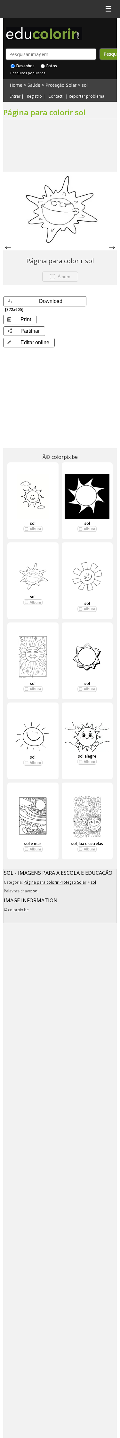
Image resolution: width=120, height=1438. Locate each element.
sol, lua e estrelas (87, 843)
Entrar (15, 96)
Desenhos (25, 66)
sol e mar (32, 843)
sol (85, 85)
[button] (29, 342)
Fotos (51, 66)
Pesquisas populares (27, 72)
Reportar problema (86, 96)
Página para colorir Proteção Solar (55, 882)
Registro (34, 96)
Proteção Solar (60, 85)
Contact (55, 96)
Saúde (34, 85)
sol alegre (87, 756)
